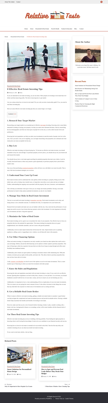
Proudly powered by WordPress (43, 398)
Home (26, 29)
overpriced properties (27, 168)
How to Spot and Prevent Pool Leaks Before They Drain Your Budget (52, 371)
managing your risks (36, 200)
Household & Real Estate (42, 29)
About (31, 29)
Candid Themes (69, 398)
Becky (20, 92)
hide (15, 114)
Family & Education (66, 29)
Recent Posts (80, 81)
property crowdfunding (17, 261)
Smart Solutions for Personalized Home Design (87, 85)
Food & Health (55, 29)
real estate (43, 125)
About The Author (10, 2)
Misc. (75, 29)
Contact (18, 2)
